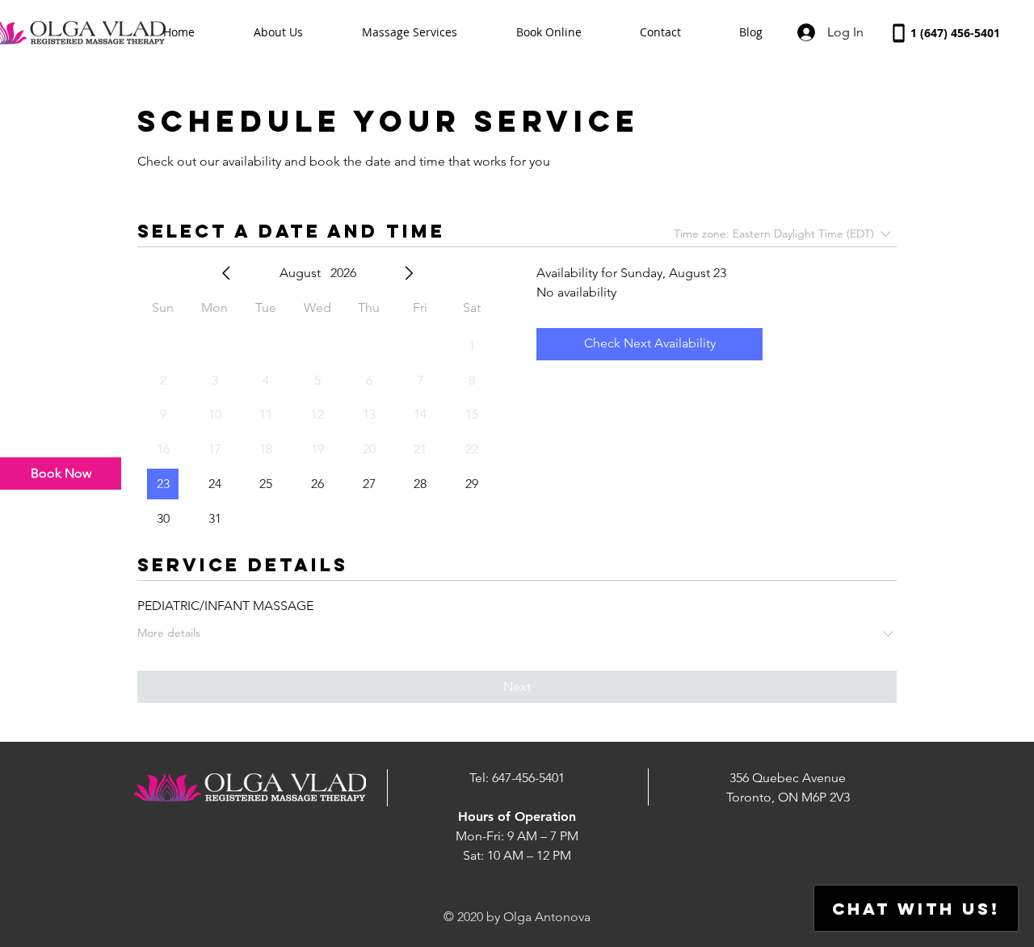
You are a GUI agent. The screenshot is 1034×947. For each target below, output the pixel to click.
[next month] (408, 273)
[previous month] (226, 273)
